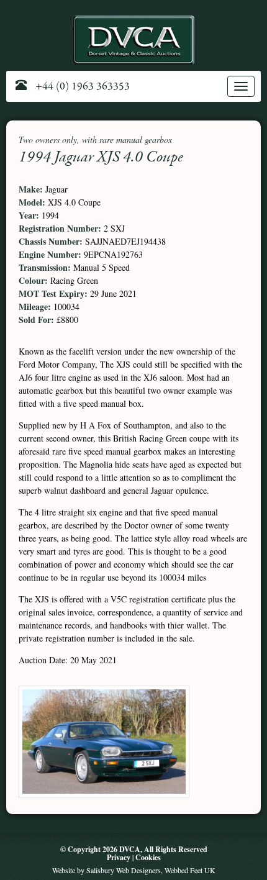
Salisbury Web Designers (123, 870)
